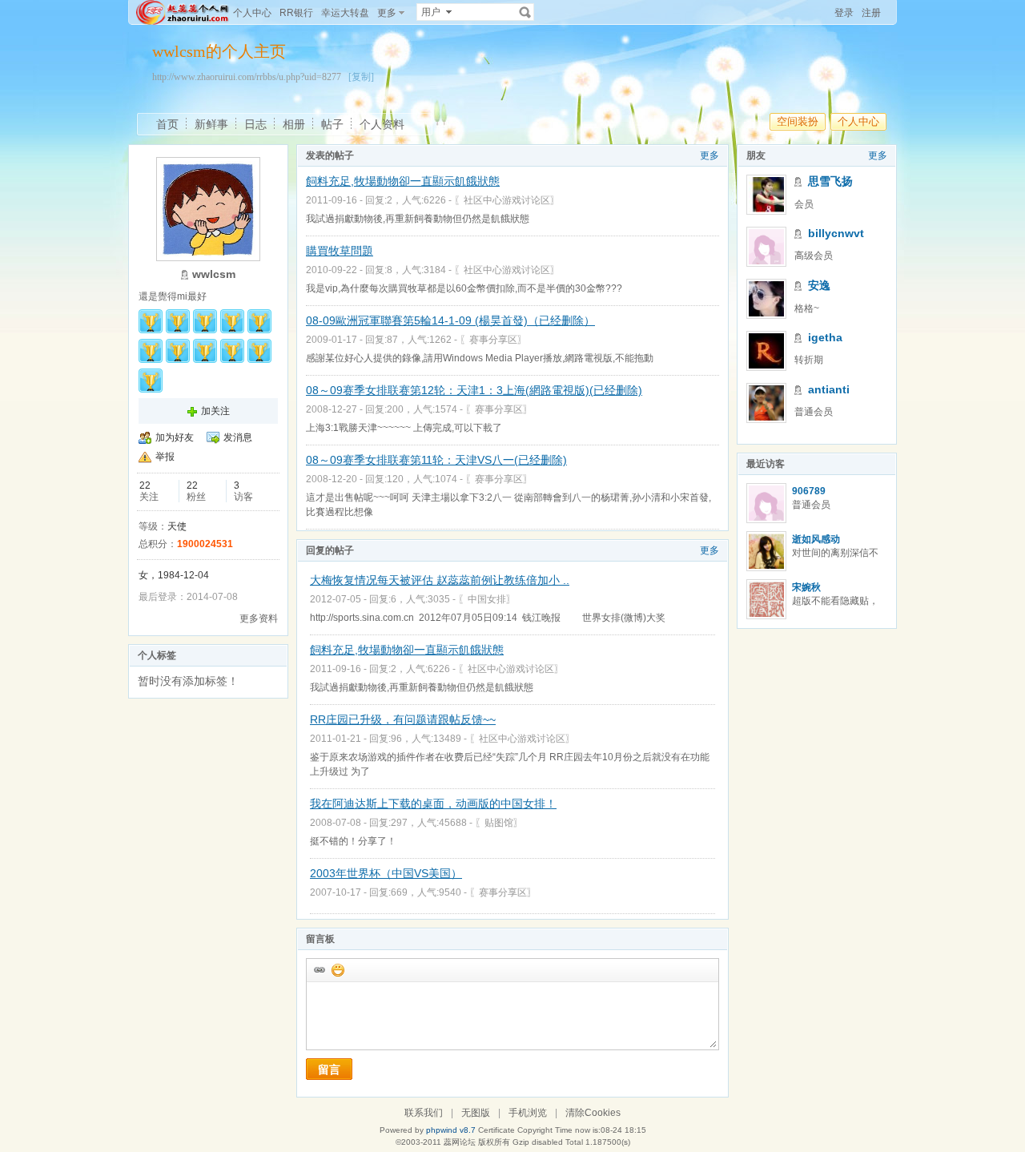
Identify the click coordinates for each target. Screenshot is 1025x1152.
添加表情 (337, 969)
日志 (255, 124)
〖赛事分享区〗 (493, 339)
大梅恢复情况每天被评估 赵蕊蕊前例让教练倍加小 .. (439, 580)
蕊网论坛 (460, 1142)
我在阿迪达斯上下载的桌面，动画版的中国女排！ (433, 803)
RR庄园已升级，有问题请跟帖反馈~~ (403, 719)
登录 (844, 13)
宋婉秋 (806, 587)
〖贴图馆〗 (499, 822)
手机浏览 (527, 1112)
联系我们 (423, 1112)
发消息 (237, 437)
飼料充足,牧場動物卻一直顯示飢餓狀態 (403, 181)
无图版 (475, 1112)
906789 (809, 491)
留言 (329, 1069)
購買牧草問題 (339, 250)
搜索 (525, 12)
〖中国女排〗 (487, 599)
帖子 (332, 124)
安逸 (819, 285)
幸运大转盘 (345, 13)
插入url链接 (319, 969)
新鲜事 (211, 124)
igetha (825, 337)
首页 (167, 124)
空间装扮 (797, 121)
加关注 (215, 411)
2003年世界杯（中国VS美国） (386, 873)
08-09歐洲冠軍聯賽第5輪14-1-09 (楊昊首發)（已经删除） (450, 320)
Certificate (496, 1130)
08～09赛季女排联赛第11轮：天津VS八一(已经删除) (436, 459)
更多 (709, 155)
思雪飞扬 (830, 181)
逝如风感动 (816, 539)
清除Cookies (593, 1112)
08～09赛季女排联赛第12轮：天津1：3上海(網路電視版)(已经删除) (474, 390)
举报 (165, 456)
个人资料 (382, 124)
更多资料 (258, 618)
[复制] (361, 77)
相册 (294, 124)
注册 (871, 13)
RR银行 (296, 13)
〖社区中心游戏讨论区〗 (507, 200)
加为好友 (174, 437)
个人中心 (252, 13)
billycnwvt (836, 233)
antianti (829, 389)
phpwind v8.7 (451, 1130)
